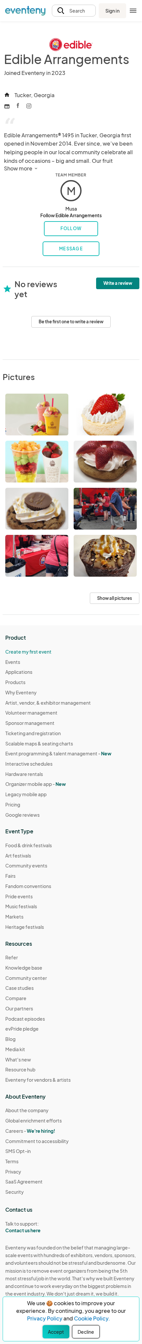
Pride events (19, 896)
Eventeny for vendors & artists (38, 1080)
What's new (18, 1059)
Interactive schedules (29, 764)
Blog (10, 1039)
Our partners (19, 1008)
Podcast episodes (25, 1019)
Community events (26, 865)
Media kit (15, 1049)
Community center (26, 978)
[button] (74, 10)
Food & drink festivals (28, 845)
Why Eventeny (21, 692)
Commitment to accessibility (37, 1141)
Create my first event (28, 652)
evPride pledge (22, 1029)
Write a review (117, 283)
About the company (27, 1110)
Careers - (30, 1131)
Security (14, 1192)
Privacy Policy (44, 1318)
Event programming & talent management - (58, 753)
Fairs (10, 876)
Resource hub (20, 1069)
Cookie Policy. (92, 1318)
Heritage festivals (24, 927)
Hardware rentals (24, 774)
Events (12, 662)
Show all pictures (114, 598)
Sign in (112, 11)
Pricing (12, 804)
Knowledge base (23, 968)
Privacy (13, 1172)
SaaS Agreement (24, 1181)
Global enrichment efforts (33, 1120)
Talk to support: (23, 1227)
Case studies (19, 988)
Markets (14, 917)
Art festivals (18, 856)
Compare (15, 998)
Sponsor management (29, 723)
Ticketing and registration (33, 733)
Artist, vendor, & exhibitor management (48, 703)
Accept (56, 1332)
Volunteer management (31, 713)
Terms (11, 1161)
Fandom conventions (28, 886)
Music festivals (21, 906)
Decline (86, 1332)
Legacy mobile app (26, 794)
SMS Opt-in (18, 1151)
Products (15, 682)
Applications (18, 672)
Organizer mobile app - (35, 784)
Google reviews (22, 815)
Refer (11, 957)
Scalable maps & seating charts (39, 743)
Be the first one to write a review (71, 321)
